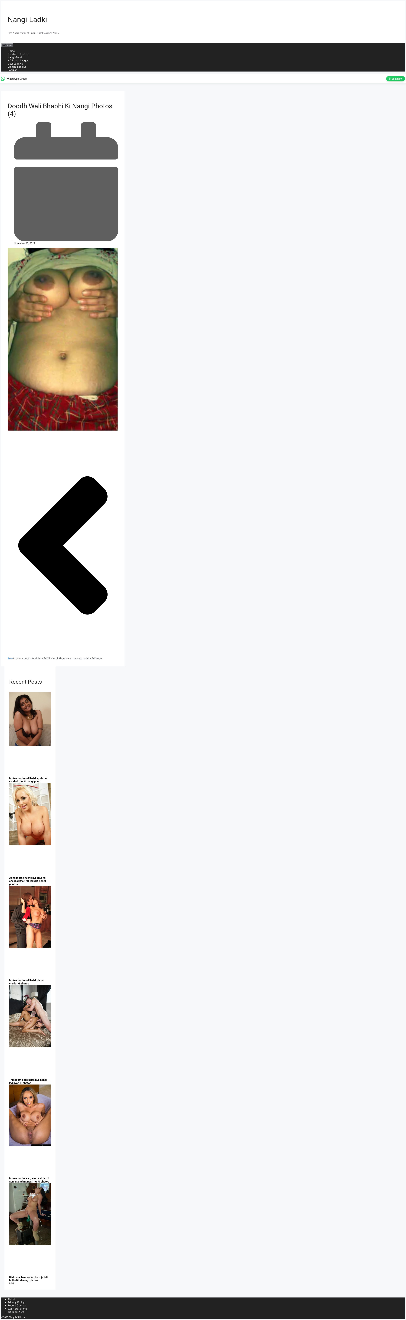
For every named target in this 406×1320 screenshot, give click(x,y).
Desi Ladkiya (15, 63)
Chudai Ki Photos (18, 54)
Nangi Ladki (27, 19)
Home (11, 50)
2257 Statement (17, 1308)
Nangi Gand (15, 57)
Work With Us (16, 1311)
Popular (12, 70)
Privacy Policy (16, 1302)
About (11, 1299)
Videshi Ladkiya (17, 66)
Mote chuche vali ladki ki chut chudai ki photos (26, 982)
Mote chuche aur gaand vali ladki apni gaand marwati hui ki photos (29, 1180)
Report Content (17, 1305)
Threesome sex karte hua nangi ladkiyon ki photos (28, 1081)
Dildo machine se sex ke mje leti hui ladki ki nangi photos (28, 1279)
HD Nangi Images (18, 60)
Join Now (397, 78)
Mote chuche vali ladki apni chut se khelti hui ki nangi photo (28, 780)
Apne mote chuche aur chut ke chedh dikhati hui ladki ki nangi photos (27, 881)
